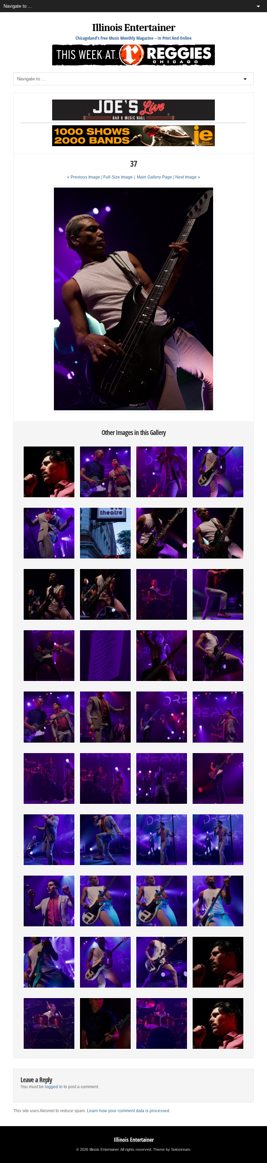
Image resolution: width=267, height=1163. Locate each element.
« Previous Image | (85, 177)
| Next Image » (186, 177)
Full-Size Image (118, 177)
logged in (54, 1086)
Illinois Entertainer (133, 28)
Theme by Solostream (171, 1149)
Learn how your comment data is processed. (128, 1110)
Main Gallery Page (154, 177)
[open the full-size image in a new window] (133, 411)
